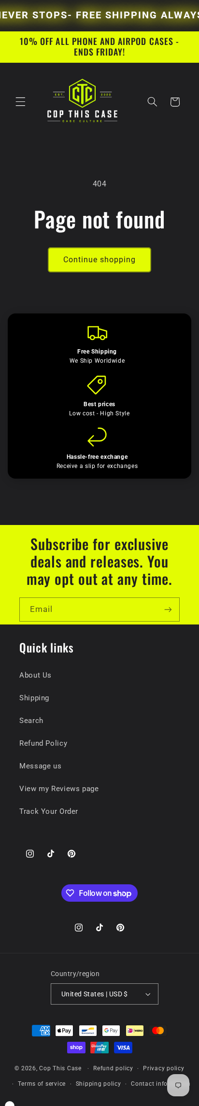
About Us (35, 675)
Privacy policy (163, 1068)
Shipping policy (98, 1083)
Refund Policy (43, 743)
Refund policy (113, 1068)
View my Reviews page (59, 788)
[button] (20, 102)
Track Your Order (48, 811)
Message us (40, 766)
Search (31, 720)
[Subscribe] (168, 609)
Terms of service (42, 1083)
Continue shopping (99, 259)
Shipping (34, 698)
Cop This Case (61, 1068)
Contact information (161, 1083)
